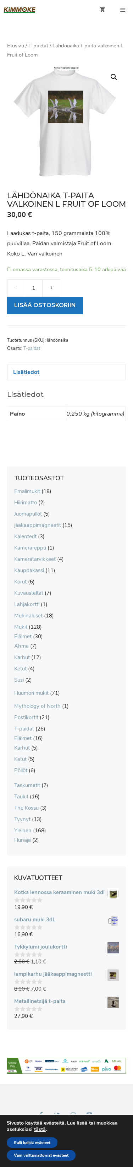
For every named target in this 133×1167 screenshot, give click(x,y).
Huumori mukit (31, 693)
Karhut (22, 657)
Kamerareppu (30, 547)
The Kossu (26, 807)
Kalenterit (25, 536)
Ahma (21, 646)
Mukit (20, 627)
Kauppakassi (29, 570)
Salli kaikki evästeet (32, 1142)
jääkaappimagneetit (37, 525)
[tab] (66, 372)
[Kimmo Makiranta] (19, 10)
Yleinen (23, 830)
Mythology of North (37, 706)
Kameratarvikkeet (35, 559)
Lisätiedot (26, 372)
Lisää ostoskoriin (45, 305)
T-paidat (38, 45)
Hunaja (22, 840)
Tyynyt (22, 819)
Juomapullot (28, 513)
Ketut (20, 668)
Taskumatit (27, 785)
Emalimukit (27, 491)
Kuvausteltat (28, 593)
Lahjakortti (26, 604)
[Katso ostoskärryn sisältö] (102, 10)
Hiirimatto (25, 502)
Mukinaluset (28, 615)
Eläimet (23, 636)
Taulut (21, 796)
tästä (40, 1129)
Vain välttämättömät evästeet (41, 1155)
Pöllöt (20, 770)
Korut (20, 581)
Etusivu (15, 45)
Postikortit (26, 717)
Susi (19, 680)
